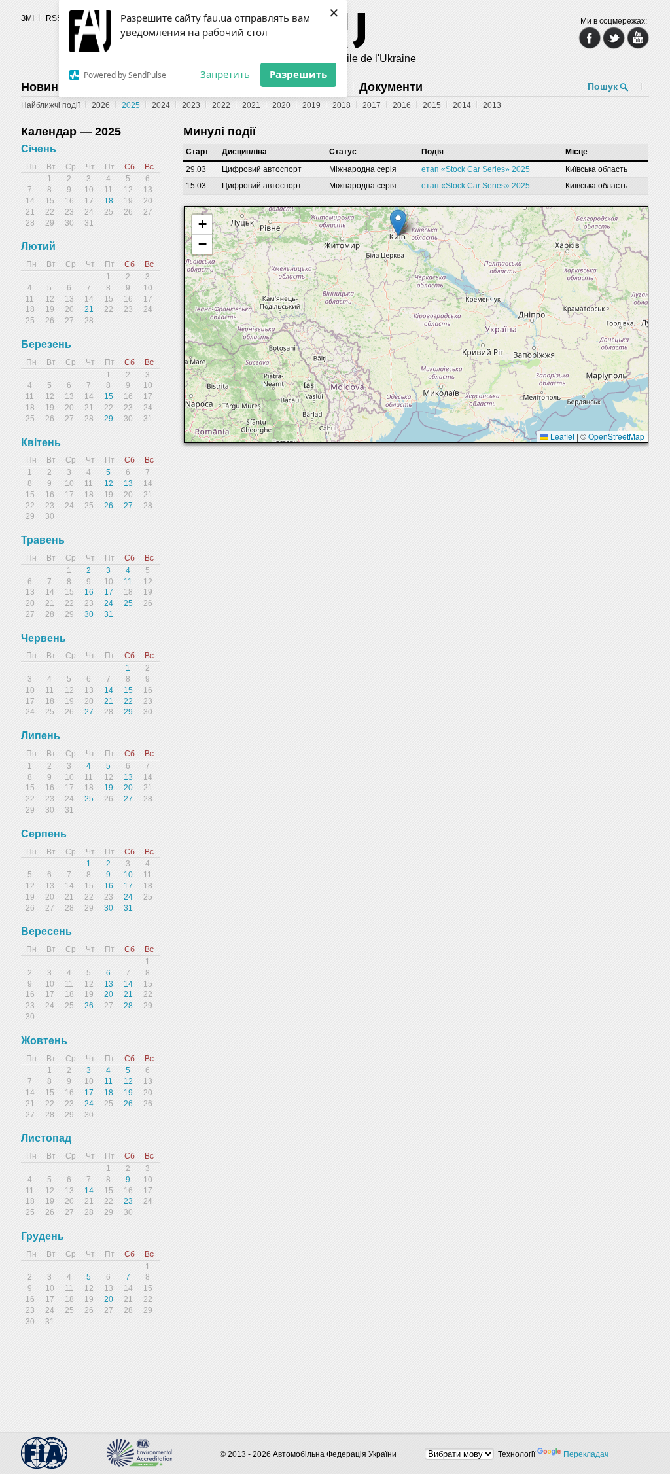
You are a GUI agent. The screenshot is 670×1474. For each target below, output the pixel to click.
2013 (492, 105)
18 (108, 200)
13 (128, 483)
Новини (43, 87)
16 (89, 592)
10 (128, 874)
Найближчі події (50, 105)
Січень (38, 148)
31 (108, 614)
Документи (391, 87)
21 (89, 309)
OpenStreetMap (616, 436)
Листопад (46, 1138)
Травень (43, 540)
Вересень (46, 931)
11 (128, 581)
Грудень (42, 1236)
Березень (46, 344)
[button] (398, 222)
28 (128, 1005)
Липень (40, 735)
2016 (402, 105)
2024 (161, 105)
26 (108, 505)
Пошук (603, 86)
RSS (54, 18)
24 (108, 603)
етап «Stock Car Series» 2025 (475, 169)
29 (108, 418)
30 (89, 614)
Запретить (225, 73)
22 (128, 701)
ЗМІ (27, 18)
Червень (43, 638)
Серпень (44, 833)
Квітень (41, 442)
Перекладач (585, 1454)
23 (128, 1201)
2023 (191, 105)
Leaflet (561, 436)
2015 (432, 105)
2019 (311, 105)
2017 (371, 105)
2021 (251, 105)
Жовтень (44, 1040)
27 (128, 505)
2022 (221, 105)
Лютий (38, 246)
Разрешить (298, 73)
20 (128, 787)
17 (108, 592)
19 (108, 787)
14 (108, 690)
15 (108, 396)
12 (108, 483)
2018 (341, 105)
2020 (281, 105)
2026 (101, 105)
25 (128, 603)
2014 (462, 105)
